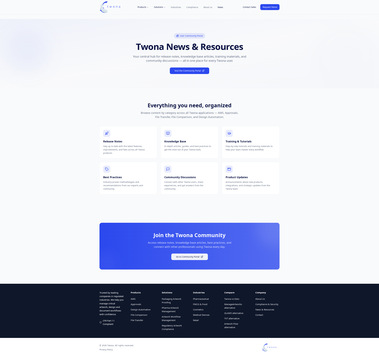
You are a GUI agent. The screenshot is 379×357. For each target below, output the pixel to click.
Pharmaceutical (201, 298)
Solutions (158, 7)
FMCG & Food (200, 304)
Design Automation (141, 309)
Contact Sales (249, 7)
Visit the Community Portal (188, 70)
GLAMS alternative (233, 313)
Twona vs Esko (231, 298)
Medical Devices (201, 314)
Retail (196, 320)
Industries (176, 7)
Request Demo (270, 7)
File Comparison (139, 314)
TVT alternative (231, 318)
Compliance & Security (266, 304)
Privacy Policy (106, 349)
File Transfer (137, 320)
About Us (260, 298)
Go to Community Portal (188, 256)
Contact (259, 314)
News (220, 7)
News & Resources (264, 309)
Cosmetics (198, 309)
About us (207, 7)
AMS (133, 298)
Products (142, 7)
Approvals (136, 304)
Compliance (192, 7)
